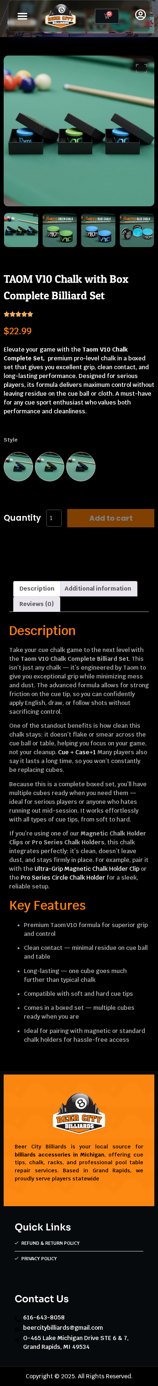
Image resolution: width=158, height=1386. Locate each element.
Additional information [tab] (98, 588)
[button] (22, 16)
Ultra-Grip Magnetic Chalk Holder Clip (87, 869)
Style (11, 439)
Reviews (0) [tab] (36, 604)
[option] (79, 131)
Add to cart (111, 518)
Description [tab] (36, 588)
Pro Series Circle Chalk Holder (63, 877)
